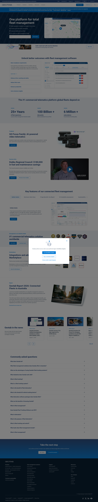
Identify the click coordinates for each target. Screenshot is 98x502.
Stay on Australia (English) (49, 256)
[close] (67, 241)
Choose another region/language (49, 260)
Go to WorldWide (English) (49, 252)
